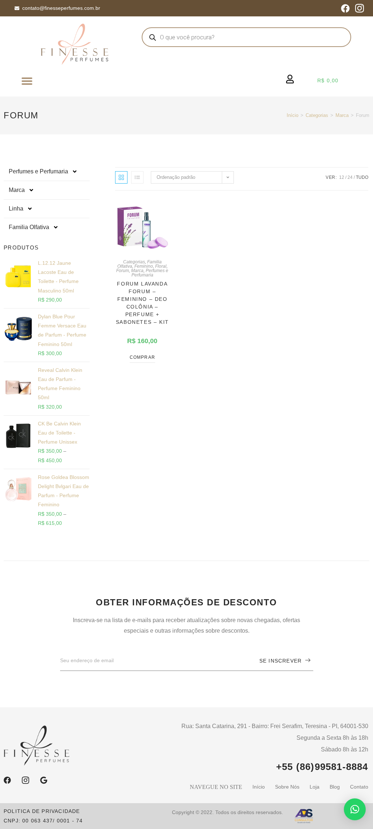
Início (292, 115)
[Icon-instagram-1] (359, 8)
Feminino (143, 266)
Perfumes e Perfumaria (38, 171)
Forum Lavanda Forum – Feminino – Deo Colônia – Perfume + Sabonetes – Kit (142, 303)
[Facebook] (345, 8)
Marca (342, 115)
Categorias (317, 115)
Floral (160, 266)
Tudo (362, 177)
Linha (16, 208)
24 (350, 177)
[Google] (43, 780)
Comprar (142, 357)
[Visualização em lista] (137, 177)
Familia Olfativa (29, 227)
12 (341, 177)
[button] (27, 81)
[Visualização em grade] (121, 177)
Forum (122, 270)
